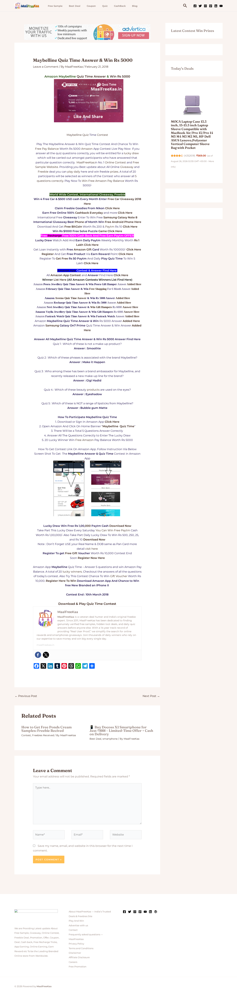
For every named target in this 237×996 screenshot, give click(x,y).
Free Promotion (77, 966)
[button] (185, 6)
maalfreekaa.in (45, 644)
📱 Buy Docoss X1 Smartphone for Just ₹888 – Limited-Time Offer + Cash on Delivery (121, 730)
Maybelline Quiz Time (118, 426)
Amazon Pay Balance (109, 180)
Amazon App (66, 270)
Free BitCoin (73, 226)
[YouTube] (221, 5)
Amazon (87, 148)
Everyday (96, 212)
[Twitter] (200, 5)
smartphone (110, 738)
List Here (60, 279)
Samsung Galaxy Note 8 (120, 217)
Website (52, 167)
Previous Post (26, 696)
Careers (73, 962)
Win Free (88, 180)
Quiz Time (85, 76)
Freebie (43, 171)
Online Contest (115, 162)
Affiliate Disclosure (79, 957)
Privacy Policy (76, 943)
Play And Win (76, 920)
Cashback (82, 212)
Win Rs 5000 (120, 76)
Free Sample (55, 6)
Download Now (120, 525)
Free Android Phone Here (123, 222)
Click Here (112, 208)
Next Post (151, 696)
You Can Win (104, 530)
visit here (91, 548)
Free (38, 148)
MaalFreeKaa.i (86, 162)
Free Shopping (98, 288)
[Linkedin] (215, 5)
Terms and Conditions (81, 948)
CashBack (120, 6)
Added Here (134, 284)
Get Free (62, 258)
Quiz (105, 6)
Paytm (109, 226)
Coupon (91, 6)
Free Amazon (84, 440)
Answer (100, 76)
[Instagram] (205, 5)
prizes (114, 171)
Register (48, 254)
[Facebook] (195, 5)
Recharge (55, 235)
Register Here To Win (61, 580)
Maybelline (74, 135)
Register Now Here (91, 558)
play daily (73, 171)
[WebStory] (155, 911)
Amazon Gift (83, 249)
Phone (79, 222)
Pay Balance (50, 148)
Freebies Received (43, 735)
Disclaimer (75, 952)
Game (102, 231)
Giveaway (126, 167)
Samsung (52, 325)
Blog (134, 6)
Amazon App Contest (65, 275)
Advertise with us (78, 925)
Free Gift (71, 553)
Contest (102, 135)
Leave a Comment (45, 66)
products (93, 389)
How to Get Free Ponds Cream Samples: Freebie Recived (46, 729)
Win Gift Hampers (101, 307)
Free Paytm (122, 530)
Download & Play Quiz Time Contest (87, 604)
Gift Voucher (118, 576)
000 (88, 525)
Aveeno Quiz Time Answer (70, 298)
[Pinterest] (210, 5)
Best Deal (74, 6)
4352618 (189, 155)
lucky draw (131, 153)
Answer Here (130, 307)
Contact (73, 930)
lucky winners (72, 571)
